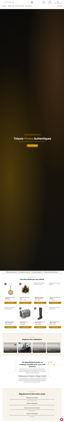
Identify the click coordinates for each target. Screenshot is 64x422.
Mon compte (44, 2)
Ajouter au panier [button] (11, 302)
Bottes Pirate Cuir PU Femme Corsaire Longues (40, 322)
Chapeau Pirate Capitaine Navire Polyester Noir (9, 322)
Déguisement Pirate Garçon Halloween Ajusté (54, 322)
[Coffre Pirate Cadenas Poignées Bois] (25, 313)
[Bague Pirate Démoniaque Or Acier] (25, 289)
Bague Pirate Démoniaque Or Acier (25, 298)
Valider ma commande (57, 2)
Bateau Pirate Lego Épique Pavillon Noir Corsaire (39, 298)
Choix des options (25, 302)
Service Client (50, 2)
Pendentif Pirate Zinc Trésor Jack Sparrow (10, 298)
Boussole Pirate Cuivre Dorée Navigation (55, 298)
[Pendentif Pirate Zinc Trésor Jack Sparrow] (10, 289)
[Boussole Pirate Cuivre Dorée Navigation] (55, 289)
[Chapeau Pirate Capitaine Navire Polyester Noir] (10, 313)
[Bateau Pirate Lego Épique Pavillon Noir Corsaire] (40, 289)
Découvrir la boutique (32, 145)
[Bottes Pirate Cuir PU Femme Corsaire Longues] (40, 313)
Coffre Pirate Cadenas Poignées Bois (24, 322)
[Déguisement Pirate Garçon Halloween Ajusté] (55, 313)
